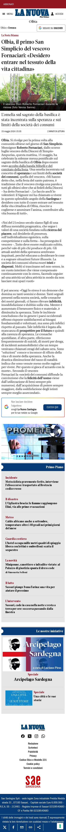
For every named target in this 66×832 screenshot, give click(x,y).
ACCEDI (59, 14)
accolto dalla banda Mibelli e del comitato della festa (26, 168)
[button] (33, 441)
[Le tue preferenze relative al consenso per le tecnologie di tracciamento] (60, 826)
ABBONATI (8, 4)
